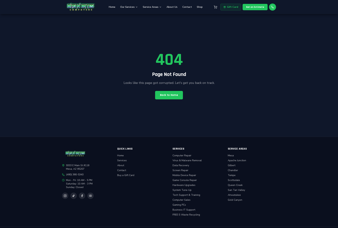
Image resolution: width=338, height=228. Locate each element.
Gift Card (232, 7)
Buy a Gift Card (125, 175)
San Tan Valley (236, 190)
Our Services (127, 7)
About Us (172, 7)
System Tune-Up (182, 190)
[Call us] (272, 7)
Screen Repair (180, 170)
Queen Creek (235, 185)
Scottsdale (234, 180)
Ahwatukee (234, 195)
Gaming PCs (179, 205)
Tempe (232, 175)
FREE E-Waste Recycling (186, 214)
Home (112, 7)
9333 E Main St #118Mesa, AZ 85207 (77, 167)
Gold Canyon (235, 200)
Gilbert (231, 165)
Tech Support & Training (186, 195)
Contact (187, 7)
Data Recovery (181, 165)
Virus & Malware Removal (187, 160)
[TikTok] (73, 196)
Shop (200, 7)
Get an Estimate (255, 7)
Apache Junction (237, 160)
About (120, 165)
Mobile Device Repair (184, 175)
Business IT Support (184, 209)
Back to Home (169, 95)
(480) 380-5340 (74, 174)
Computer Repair (182, 155)
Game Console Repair (185, 180)
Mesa (231, 155)
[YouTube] (90, 196)
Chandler (233, 170)
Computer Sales (181, 200)
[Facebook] (82, 196)
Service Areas (150, 7)
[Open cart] (215, 7)
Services (122, 160)
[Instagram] (65, 196)
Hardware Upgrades (184, 185)
